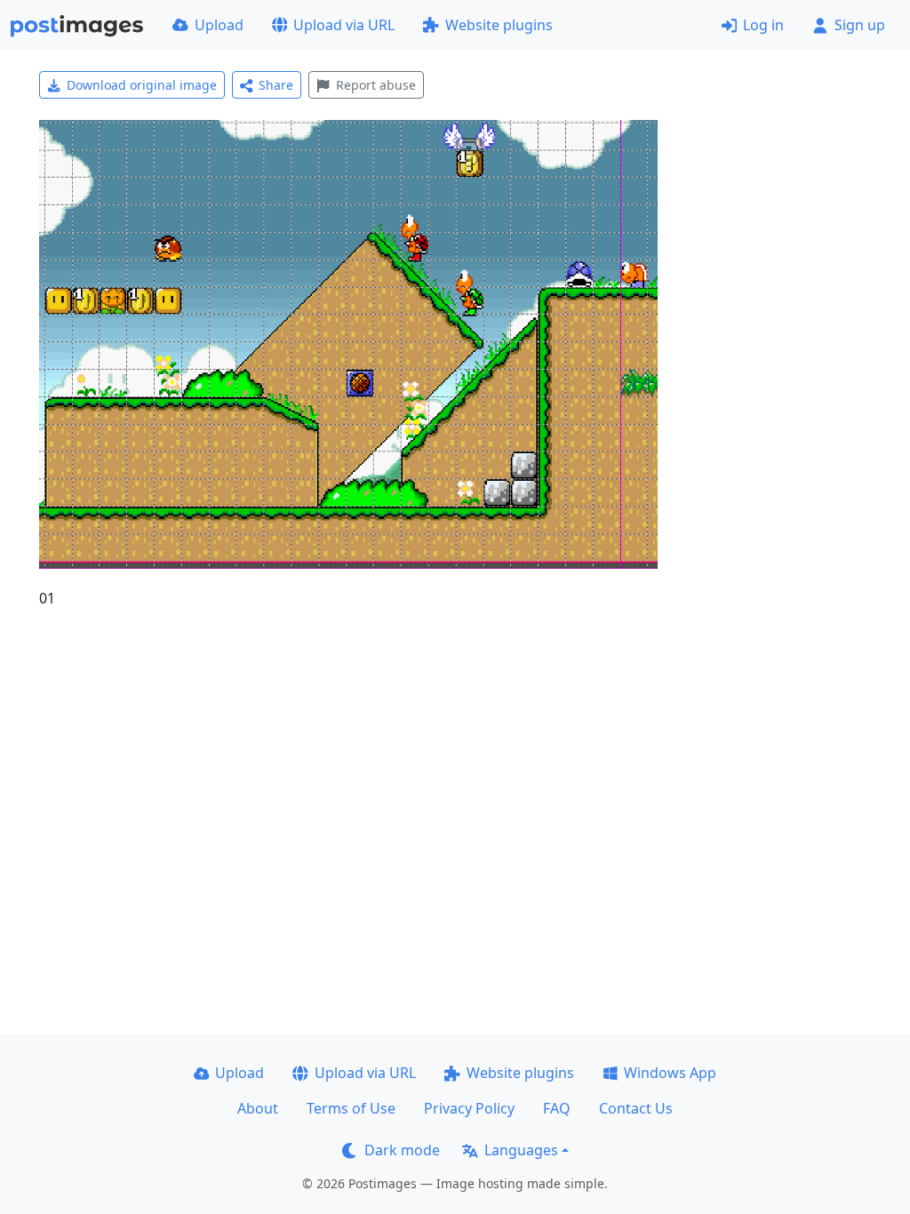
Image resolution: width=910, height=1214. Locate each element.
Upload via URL (344, 25)
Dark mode (402, 1150)
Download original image (142, 84)
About (257, 1108)
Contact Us (636, 1108)
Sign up (859, 25)
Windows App (670, 1072)
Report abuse (376, 84)
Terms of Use (351, 1108)
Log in (763, 25)
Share (276, 84)
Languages (521, 1150)
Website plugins (499, 25)
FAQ (557, 1108)
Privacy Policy (469, 1108)
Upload (219, 25)
